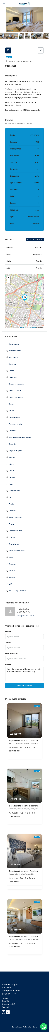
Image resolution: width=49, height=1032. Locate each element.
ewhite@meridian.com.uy (25, 616)
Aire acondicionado (15, 351)
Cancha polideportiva (16, 397)
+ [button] (8, 277)
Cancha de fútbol (15, 391)
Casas (4, 1001)
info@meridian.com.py (12, 991)
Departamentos (7, 1004)
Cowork (11, 411)
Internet (11, 464)
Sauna (11, 557)
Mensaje (8, 664)
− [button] (8, 281)
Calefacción (13, 377)
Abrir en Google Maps (35, 239)
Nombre (8, 632)
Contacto (5, 999)
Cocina (11, 404)
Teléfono (8, 642)
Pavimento (12, 511)
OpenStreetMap (31, 327)
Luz (10, 497)
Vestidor (12, 577)
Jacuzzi (12, 471)
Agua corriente (14, 344)
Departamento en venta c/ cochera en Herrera (28, 806)
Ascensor (12, 364)
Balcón (11, 371)
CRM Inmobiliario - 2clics (29, 1027)
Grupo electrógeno (15, 451)
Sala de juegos (14, 544)
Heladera (12, 457)
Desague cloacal (14, 417)
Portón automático (15, 531)
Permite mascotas (15, 517)
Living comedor (14, 491)
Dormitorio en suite (15, 424)
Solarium (12, 571)
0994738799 (23, 612)
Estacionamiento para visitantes (20, 437)
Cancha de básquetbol (16, 384)
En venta (9, 57)
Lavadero (12, 477)
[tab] (8, 50)
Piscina (11, 524)
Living (11, 484)
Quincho (12, 537)
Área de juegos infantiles (17, 591)
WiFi (10, 584)
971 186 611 (8, 988)
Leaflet (22, 327)
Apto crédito (13, 357)
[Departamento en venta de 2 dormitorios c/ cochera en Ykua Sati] (24, 297)
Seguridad (12, 564)
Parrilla (11, 504)
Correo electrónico (11, 653)
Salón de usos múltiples (17, 551)
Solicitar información (24, 686)
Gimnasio (12, 444)
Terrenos (5, 1007)
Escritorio (12, 431)
